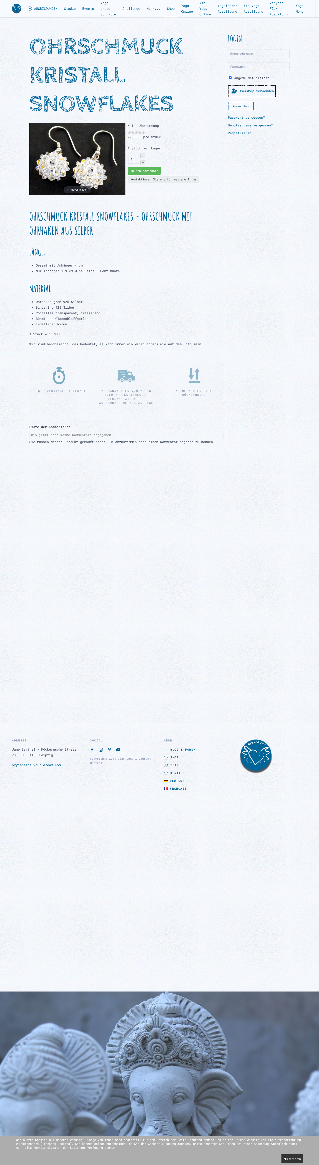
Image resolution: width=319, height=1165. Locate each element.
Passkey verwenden (256, 91)
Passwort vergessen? (246, 117)
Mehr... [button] (153, 8)
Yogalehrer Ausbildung (227, 8)
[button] (17, 8)
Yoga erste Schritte (108, 8)
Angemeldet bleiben (250, 78)
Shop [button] (171, 8)
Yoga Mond (300, 8)
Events (88, 8)
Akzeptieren (292, 1158)
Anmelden (241, 106)
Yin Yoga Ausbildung (253, 8)
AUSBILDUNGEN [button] (46, 8)
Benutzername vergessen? (250, 125)
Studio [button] (70, 8)
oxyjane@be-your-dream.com (36, 532)
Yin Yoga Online (205, 8)
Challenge (131, 8)
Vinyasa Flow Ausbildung (279, 8)
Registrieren (239, 133)
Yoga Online (187, 8)
